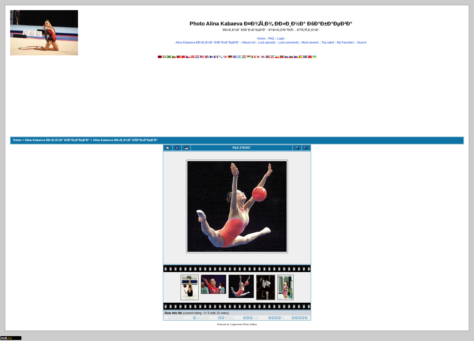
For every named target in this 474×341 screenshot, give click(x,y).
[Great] (300, 318)
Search (362, 42)
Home (261, 38)
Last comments (288, 42)
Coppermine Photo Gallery (243, 324)
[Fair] (226, 318)
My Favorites (345, 42)
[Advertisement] (237, 99)
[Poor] (201, 318)
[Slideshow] (186, 147)
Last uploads (267, 42)
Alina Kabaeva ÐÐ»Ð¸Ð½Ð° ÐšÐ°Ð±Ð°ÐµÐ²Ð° (207, 42)
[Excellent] (276, 318)
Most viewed (310, 42)
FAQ (271, 38)
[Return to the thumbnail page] (167, 147)
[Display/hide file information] (177, 147)
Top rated (327, 42)
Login (281, 38)
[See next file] (306, 147)
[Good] (251, 318)
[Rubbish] (176, 318)
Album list (248, 42)
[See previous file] (297, 147)
